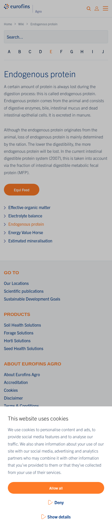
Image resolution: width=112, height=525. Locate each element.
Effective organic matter (29, 207)
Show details (59, 516)
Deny (59, 502)
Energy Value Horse (25, 232)
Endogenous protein (26, 224)
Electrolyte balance (25, 215)
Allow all (56, 488)
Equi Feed (21, 189)
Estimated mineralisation (30, 240)
